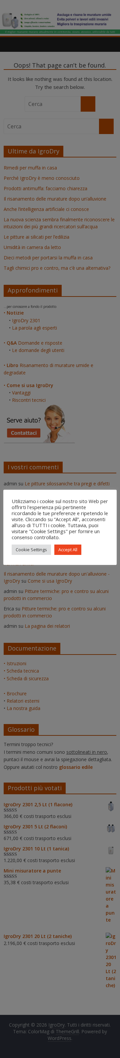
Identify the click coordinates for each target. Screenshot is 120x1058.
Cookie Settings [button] (31, 550)
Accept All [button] (67, 550)
